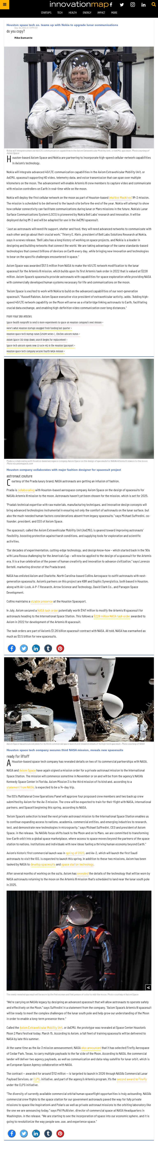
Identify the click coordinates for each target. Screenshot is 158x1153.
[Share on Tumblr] (48, 648)
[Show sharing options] (148, 987)
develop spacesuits (42, 864)
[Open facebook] (111, 5)
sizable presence (42, 601)
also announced (91, 1048)
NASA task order (47, 610)
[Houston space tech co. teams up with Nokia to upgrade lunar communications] (79, 97)
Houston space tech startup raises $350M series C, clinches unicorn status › (43, 334)
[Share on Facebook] (12, 648)
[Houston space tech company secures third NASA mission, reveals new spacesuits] (79, 699)
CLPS (36, 1079)
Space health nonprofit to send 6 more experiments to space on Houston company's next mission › (55, 323)
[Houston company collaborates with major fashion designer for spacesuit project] (79, 409)
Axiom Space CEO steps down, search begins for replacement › (37, 340)
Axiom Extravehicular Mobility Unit (41, 1027)
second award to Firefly (132, 1079)
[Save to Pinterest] (60, 648)
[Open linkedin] (143, 5)
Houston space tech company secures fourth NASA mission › (36, 351)
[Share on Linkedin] (36, 648)
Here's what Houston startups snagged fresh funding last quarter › (39, 328)
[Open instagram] (132, 5)
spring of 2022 (75, 853)
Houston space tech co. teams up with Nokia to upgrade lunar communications (62, 25)
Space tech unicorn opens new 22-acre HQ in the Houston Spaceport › (41, 346)
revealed (82, 873)
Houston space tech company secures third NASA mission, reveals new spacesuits (65, 750)
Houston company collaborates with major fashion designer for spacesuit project (64, 469)
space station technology (77, 864)
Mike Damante (23, 37)
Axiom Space (27, 770)
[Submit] (154, 4)
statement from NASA (20, 787)
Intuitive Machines (120, 197)
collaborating (26, 490)
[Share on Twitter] (24, 648)
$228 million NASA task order (112, 616)
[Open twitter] (122, 5)
